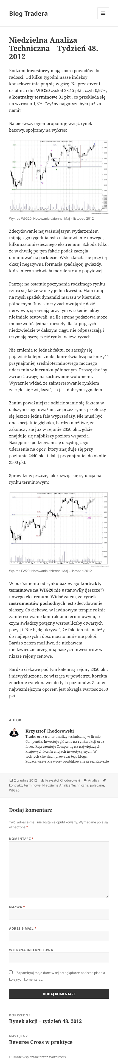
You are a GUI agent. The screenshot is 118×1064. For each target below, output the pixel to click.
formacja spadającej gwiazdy (73, 264)
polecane (97, 785)
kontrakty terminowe (25, 785)
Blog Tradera (28, 13)
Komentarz (21, 838)
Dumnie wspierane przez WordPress (37, 1057)
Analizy (93, 780)
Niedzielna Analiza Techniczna (65, 785)
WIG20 (14, 790)
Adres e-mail (23, 928)
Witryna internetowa (31, 950)
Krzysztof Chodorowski (62, 780)
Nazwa (17, 907)
